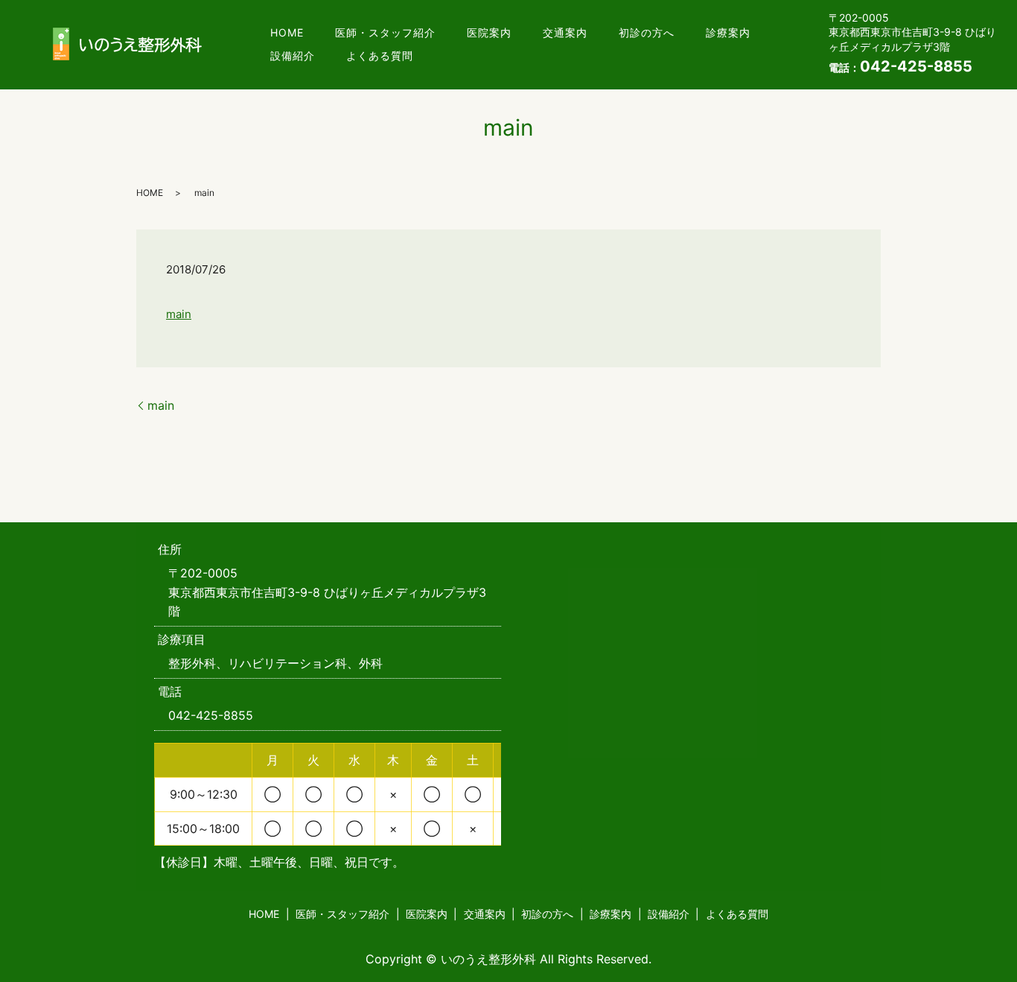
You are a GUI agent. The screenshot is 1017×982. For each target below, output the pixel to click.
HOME (287, 32)
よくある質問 (379, 55)
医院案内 (489, 32)
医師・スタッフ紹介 (385, 32)
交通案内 (565, 32)
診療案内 (728, 32)
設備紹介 (292, 55)
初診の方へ (647, 32)
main (178, 314)
